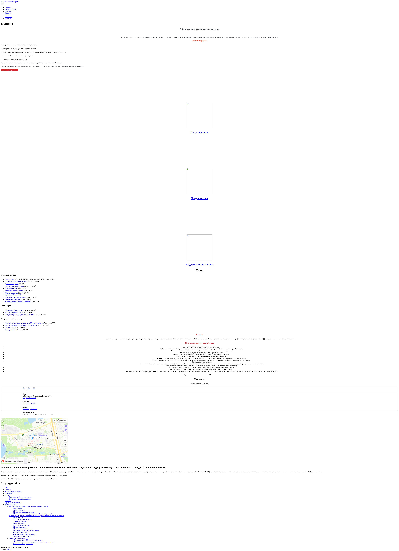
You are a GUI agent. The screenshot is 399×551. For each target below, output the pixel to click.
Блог (6, 488)
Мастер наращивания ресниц (23, 512)
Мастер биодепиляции (13, 312)
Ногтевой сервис (199, 132)
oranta (9, 549)
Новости (8, 13)
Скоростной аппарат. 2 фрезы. (15, 297)
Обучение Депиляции (17, 538)
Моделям (8, 11)
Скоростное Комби (20, 532)
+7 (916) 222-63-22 (29, 403)
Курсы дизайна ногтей (13, 295)
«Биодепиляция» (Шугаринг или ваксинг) (28, 540)
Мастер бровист (19, 510)
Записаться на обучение (13, 491)
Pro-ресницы (9, 328)
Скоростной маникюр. (13, 299)
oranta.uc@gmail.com (30, 409)
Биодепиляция (199, 198)
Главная (8, 7)
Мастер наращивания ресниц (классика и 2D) (21, 325)
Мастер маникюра (11, 293)
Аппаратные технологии (14, 291)
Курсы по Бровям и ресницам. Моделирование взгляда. (28, 506)
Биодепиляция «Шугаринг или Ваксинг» (20, 315)
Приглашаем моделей (12, 503)
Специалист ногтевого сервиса (16, 281)
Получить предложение (9, 70)
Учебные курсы (10, 9)
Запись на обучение (199, 41)
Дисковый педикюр (12, 284)
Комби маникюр (11, 288)
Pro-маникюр (9, 279)
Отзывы (8, 19)
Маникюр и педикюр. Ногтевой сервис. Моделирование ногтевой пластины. (36, 516)
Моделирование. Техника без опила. (18, 302)
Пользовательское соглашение (20, 499)
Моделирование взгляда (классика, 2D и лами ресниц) (24, 323)
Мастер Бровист (11, 330)
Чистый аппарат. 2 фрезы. (22, 536)
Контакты (8, 17)
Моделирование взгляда (199, 264)
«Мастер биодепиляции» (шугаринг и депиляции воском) (33, 542)
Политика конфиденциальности (20, 497)
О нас (7, 15)
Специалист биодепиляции (15, 310)
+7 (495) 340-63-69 (29, 398)
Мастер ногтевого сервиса (14, 286)
